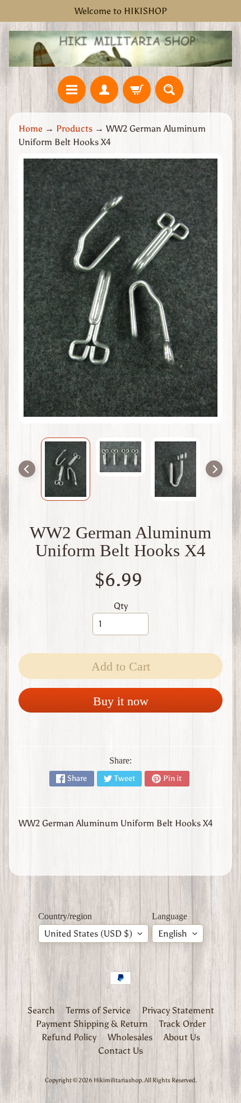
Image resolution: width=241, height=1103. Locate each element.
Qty (121, 606)
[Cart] (137, 90)
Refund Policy (68, 1037)
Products (74, 128)
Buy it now (121, 701)
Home (30, 128)
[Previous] (26, 468)
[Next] (214, 468)
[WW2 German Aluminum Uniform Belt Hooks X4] (65, 469)
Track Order (182, 1023)
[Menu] (72, 90)
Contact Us (120, 1050)
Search (41, 1010)
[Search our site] (169, 90)
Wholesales (130, 1037)
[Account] (104, 90)
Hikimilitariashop (118, 1080)
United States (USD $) (88, 933)
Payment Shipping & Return (92, 1023)
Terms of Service (98, 1010)
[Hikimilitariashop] (120, 49)
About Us (182, 1037)
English (172, 933)
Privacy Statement (178, 1010)
